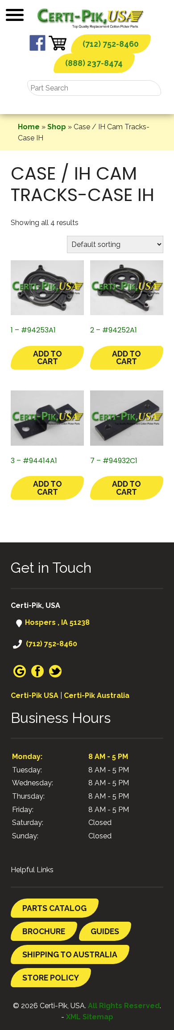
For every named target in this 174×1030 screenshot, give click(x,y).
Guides (105, 931)
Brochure (43, 931)
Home (29, 127)
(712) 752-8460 (111, 44)
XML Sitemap (89, 1017)
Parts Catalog (54, 908)
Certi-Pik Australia (96, 695)
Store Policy (50, 977)
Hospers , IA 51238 (56, 622)
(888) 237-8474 (94, 63)
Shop (56, 127)
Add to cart (47, 357)
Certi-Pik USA (34, 695)
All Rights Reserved (124, 1005)
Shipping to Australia (69, 954)
